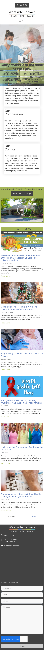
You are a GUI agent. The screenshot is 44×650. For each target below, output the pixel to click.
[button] (22, 210)
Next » (34, 516)
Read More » (6, 276)
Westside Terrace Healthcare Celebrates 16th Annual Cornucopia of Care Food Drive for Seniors (20, 257)
